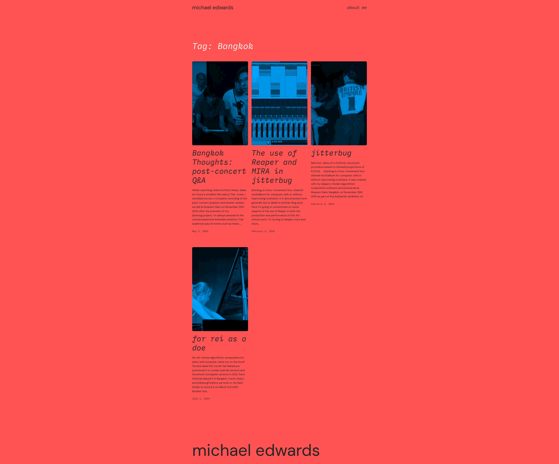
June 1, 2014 (201, 398)
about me (357, 7)
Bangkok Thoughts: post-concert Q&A (219, 166)
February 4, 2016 (263, 231)
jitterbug (331, 152)
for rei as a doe (219, 343)
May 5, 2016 (200, 231)
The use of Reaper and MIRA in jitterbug (274, 166)
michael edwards (212, 7)
